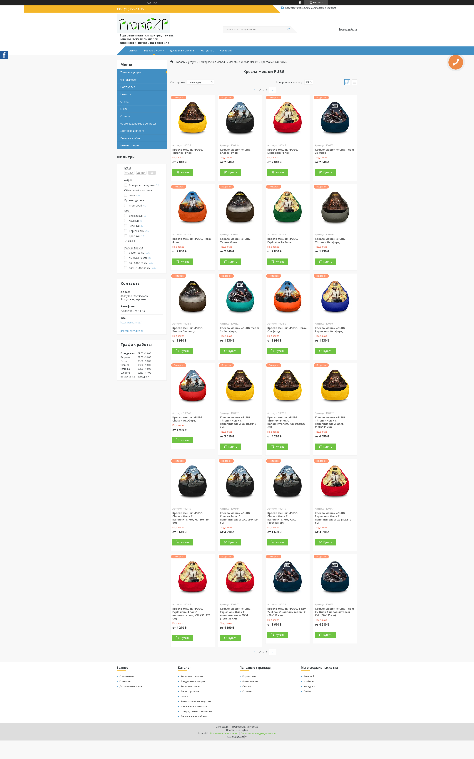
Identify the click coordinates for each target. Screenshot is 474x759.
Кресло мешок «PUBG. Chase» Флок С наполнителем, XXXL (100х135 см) (282, 518)
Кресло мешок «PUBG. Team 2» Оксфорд (239, 329)
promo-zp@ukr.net (132, 331)
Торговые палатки (192, 676)
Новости (125, 94)
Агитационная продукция (196, 701)
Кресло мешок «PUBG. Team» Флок (235, 240)
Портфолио (206, 50)
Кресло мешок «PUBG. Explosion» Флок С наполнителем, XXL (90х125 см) (191, 613)
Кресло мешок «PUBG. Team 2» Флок (334, 151)
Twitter (307, 691)
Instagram (309, 686)
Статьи (124, 101)
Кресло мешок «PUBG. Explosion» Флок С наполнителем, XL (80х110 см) (333, 518)
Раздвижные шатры (193, 681)
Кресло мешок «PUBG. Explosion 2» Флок (282, 240)
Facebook (309, 676)
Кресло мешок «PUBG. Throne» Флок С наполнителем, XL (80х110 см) (238, 422)
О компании (126, 676)
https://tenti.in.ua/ (131, 322)
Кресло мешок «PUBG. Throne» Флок (187, 151)
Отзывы (125, 116)
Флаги (184, 696)
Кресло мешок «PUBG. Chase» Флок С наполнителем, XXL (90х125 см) (239, 518)
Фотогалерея (128, 79)
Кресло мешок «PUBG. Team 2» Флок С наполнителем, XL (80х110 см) (287, 612)
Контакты (226, 50)
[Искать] (289, 29)
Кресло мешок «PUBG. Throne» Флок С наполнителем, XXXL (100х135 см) (330, 422)
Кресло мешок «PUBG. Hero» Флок (192, 240)
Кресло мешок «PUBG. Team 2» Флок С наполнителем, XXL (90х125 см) (334, 612)
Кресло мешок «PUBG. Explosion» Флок (282, 151)
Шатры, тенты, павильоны (197, 711)
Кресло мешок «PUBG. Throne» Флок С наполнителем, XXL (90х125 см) (286, 422)
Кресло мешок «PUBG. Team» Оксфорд (187, 329)
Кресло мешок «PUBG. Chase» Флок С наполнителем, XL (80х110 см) (190, 518)
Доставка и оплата (182, 50)
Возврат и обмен (131, 138)
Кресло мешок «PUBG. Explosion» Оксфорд (330, 329)
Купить (185, 172)
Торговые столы (190, 686)
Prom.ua (253, 726)
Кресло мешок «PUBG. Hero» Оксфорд (287, 329)
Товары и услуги (154, 50)
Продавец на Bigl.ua (237, 730)
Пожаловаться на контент (224, 733)
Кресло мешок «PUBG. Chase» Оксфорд (187, 419)
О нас (123, 109)
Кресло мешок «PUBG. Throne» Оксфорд (330, 240)
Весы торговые (190, 691)
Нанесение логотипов (194, 706)
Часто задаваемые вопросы (138, 123)
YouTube (309, 681)
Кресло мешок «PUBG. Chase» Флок (235, 151)
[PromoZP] (143, 23)
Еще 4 (131, 240)
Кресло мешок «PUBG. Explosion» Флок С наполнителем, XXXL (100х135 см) (235, 613)
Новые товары (129, 145)
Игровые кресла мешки (243, 62)
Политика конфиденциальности (258, 733)
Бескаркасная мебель (212, 62)
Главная (133, 50)
